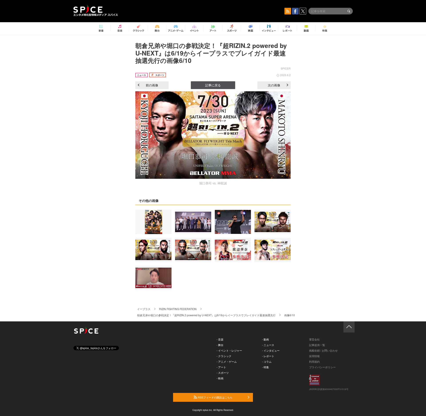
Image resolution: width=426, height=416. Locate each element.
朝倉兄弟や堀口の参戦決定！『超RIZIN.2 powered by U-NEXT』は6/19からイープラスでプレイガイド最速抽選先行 (206, 315)
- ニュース (268, 345)
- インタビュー (271, 350)
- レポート (268, 356)
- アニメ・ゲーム (227, 361)
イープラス (143, 309)
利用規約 (314, 361)
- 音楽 (220, 339)
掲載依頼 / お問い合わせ (323, 350)
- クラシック (224, 356)
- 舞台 (220, 345)
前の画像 (152, 85)
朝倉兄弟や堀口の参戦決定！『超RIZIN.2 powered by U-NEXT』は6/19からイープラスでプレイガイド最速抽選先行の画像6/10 (211, 53)
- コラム (267, 361)
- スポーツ (223, 372)
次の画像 (274, 85)
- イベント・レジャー (229, 350)
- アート (221, 367)
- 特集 (265, 367)
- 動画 (265, 339)
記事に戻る (213, 85)
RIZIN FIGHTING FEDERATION (178, 309)
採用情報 (314, 356)
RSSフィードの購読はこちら (215, 397)
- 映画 (220, 378)
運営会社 (314, 339)
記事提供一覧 (317, 345)
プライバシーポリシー (322, 367)
